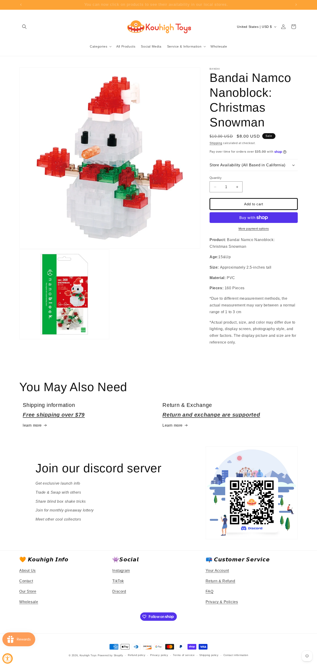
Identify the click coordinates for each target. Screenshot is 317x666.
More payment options (254, 228)
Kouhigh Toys (88, 655)
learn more (32, 425)
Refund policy (136, 655)
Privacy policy (159, 655)
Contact (26, 581)
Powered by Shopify (110, 655)
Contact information (235, 655)
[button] (24, 27)
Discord (119, 591)
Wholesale (28, 602)
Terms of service (183, 655)
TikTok (118, 581)
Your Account (217, 571)
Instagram (121, 571)
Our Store (27, 591)
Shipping (216, 143)
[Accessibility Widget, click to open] (7, 658)
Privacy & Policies (222, 602)
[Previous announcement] (21, 4)
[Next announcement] (296, 4)
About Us (27, 571)
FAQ (209, 591)
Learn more (172, 425)
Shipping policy (209, 655)
